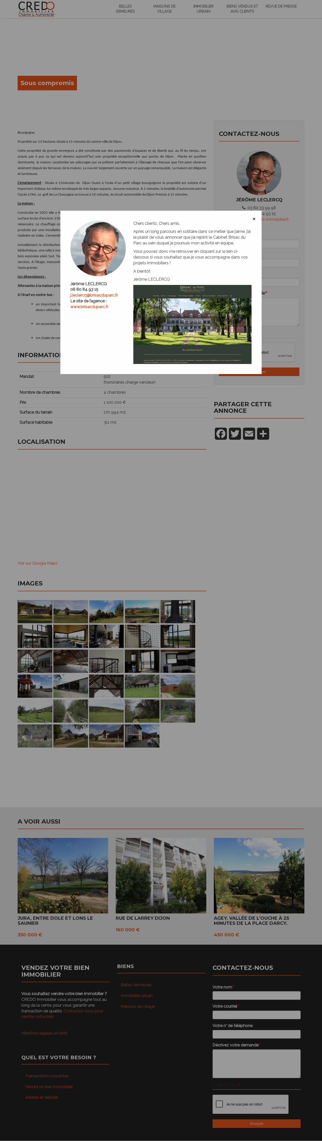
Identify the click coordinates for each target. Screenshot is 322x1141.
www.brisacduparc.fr (89, 306)
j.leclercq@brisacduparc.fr (94, 295)
